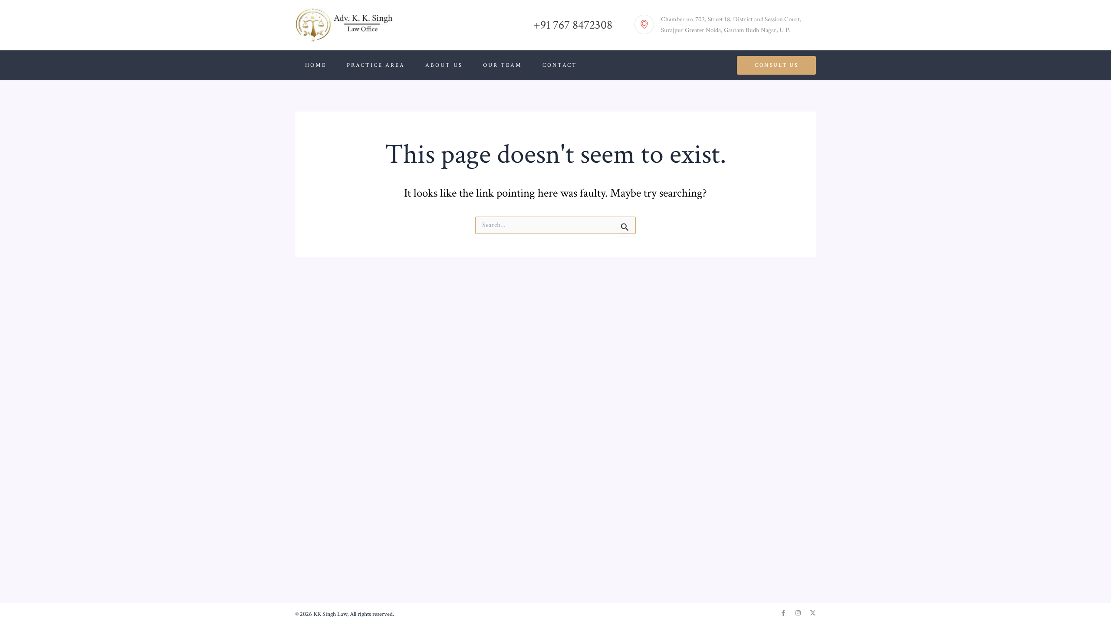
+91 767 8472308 (572, 25)
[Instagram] (798, 613)
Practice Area (376, 65)
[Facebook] (783, 613)
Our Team (502, 65)
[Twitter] (813, 613)
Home (315, 65)
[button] (776, 65)
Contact (559, 65)
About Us (444, 65)
